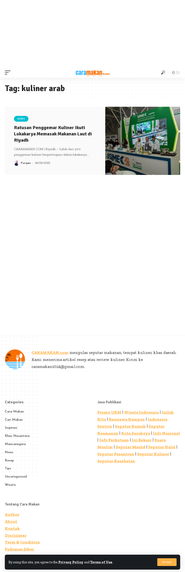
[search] (163, 72)
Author (12, 514)
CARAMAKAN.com (50, 352)
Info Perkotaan (114, 440)
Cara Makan (14, 411)
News (21, 118)
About (11, 521)
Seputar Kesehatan (116, 461)
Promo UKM (109, 412)
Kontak (12, 528)
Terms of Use (101, 562)
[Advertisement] (92, 33)
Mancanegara (15, 444)
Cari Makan (14, 420)
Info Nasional (166, 433)
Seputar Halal (161, 447)
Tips (8, 468)
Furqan (26, 163)
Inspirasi (11, 428)
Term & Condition (22, 542)
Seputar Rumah (130, 426)
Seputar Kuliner (153, 454)
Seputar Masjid (130, 447)
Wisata (10, 485)
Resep (9, 460)
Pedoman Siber (19, 549)
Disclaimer (15, 535)
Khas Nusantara (17, 436)
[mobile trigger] (9, 72)
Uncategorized (16, 477)
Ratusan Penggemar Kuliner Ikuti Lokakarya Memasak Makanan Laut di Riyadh (53, 134)
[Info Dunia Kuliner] (92, 72)
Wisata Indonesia (141, 412)
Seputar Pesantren (115, 454)
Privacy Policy (70, 562)
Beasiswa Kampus (127, 419)
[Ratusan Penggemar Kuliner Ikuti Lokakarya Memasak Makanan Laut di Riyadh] (142, 141)
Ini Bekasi (142, 440)
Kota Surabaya (135, 433)
